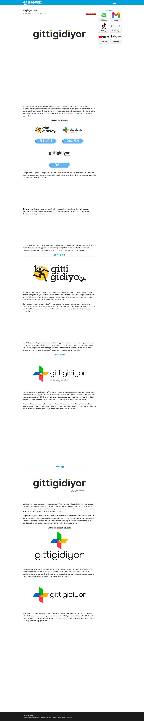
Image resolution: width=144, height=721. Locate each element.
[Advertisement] (59, 64)
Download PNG (90, 13)
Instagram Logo (116, 42)
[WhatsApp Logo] (103, 17)
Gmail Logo (116, 20)
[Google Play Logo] (116, 28)
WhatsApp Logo (103, 20)
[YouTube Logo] (103, 39)
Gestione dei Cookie (46, 717)
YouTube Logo (104, 42)
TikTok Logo (103, 31)
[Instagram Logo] (116, 39)
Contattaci (69, 717)
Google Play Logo (116, 31)
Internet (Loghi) (41, 13)
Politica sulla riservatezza (31, 717)
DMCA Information (59, 717)
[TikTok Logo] (103, 28)
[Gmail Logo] (116, 17)
